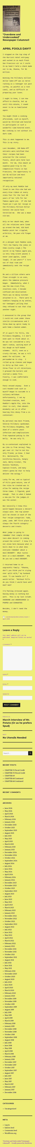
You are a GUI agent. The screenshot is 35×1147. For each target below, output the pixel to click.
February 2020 (10, 993)
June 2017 (8, 1079)
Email (5, 684)
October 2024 (10, 858)
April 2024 (9, 874)
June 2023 (8, 899)
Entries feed (9, 1128)
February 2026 (10, 819)
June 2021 (8, 965)
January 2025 (10, 850)
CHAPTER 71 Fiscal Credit (15, 770)
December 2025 (11, 825)
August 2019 (9, 1010)
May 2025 (8, 839)
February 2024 (10, 877)
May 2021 (8, 968)
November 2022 (11, 919)
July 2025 (8, 836)
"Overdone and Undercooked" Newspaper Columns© (16, 37)
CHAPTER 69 (10, 776)
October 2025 (10, 828)
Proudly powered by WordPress (22, 1143)
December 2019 (10, 999)
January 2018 (10, 1059)
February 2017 (10, 1087)
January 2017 (9, 1090)
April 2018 (9, 1051)
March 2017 (9, 1084)
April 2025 (9, 841)
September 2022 (11, 924)
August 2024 (9, 863)
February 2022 (10, 943)
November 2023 (11, 885)
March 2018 (9, 1054)
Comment (7, 644)
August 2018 (9, 1040)
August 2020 (9, 979)
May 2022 (8, 935)
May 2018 (8, 1048)
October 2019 (10, 1004)
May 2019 (8, 1015)
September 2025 (11, 830)
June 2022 (8, 932)
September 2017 (11, 1070)
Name (5, 674)
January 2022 (10, 946)
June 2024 (8, 869)
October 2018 (10, 1034)
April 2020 (9, 988)
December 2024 (11, 852)
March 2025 (9, 844)
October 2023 (10, 888)
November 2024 (11, 855)
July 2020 (8, 982)
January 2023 (10, 913)
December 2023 (11, 883)
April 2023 (9, 905)
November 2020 (11, 974)
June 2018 (8, 1045)
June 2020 (8, 985)
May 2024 (8, 872)
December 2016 (10, 1092)
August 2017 (9, 1073)
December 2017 (10, 1062)
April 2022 (9, 938)
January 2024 (10, 880)
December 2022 (11, 916)
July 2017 (8, 1076)
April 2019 (9, 1018)
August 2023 (9, 894)
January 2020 (10, 996)
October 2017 (9, 1068)
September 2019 (11, 1007)
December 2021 (10, 949)
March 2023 (9, 908)
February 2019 (10, 1023)
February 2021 (10, 971)
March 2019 (9, 1021)
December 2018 (10, 1029)
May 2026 (8, 811)
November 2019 (10, 1001)
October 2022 (10, 921)
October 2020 (10, 977)
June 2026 (8, 808)
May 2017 (8, 1081)
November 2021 (10, 952)
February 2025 (10, 847)
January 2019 (9, 1026)
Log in (7, 1125)
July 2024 (8, 866)
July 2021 (8, 963)
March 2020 (9, 990)
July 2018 (8, 1043)
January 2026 (10, 822)
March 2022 (9, 941)
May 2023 (8, 902)
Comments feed (11, 1130)
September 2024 (11, 861)
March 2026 (9, 816)
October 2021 (10, 954)
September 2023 (11, 891)
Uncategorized (10, 1109)
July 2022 (8, 930)
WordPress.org (10, 1133)
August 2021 (9, 960)
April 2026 (9, 814)
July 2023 (8, 896)
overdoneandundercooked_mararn (17, 617)
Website (6, 694)
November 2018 (11, 1032)
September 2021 (11, 957)
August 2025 (9, 833)
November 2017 (10, 1065)
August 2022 (9, 927)
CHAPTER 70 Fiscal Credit (15, 773)
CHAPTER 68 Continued (14, 778)
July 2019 (8, 1012)
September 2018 (11, 1037)
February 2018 (10, 1057)
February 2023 (10, 910)
